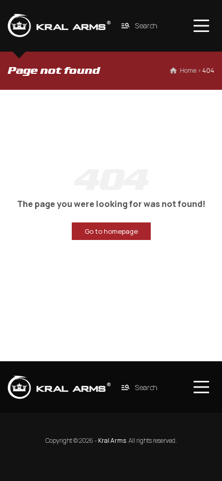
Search (146, 25)
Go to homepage (111, 231)
